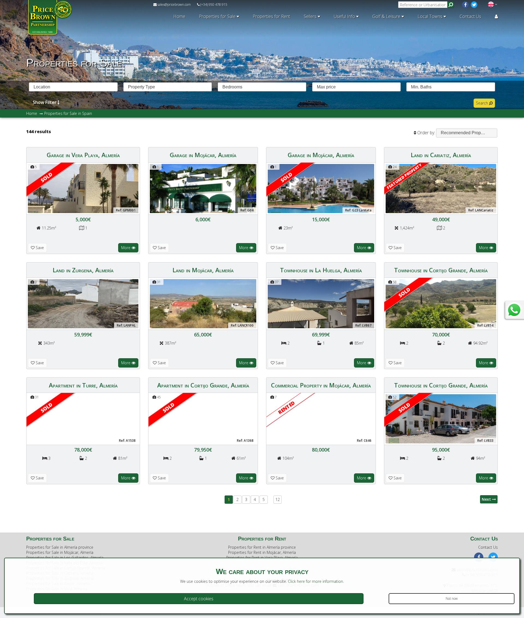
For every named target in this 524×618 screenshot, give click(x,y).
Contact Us (470, 16)
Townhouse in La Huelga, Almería (321, 270)
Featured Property (404, 176)
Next (487, 499)
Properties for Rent (271, 16)
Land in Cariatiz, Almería (441, 155)
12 (277, 499)
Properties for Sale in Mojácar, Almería (59, 552)
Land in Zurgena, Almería (83, 270)
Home (179, 16)
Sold (46, 177)
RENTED (286, 407)
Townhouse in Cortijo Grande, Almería (441, 270)
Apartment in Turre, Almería (83, 385)
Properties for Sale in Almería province (59, 547)
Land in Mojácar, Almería (203, 270)
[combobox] (73, 86)
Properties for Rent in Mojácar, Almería (262, 552)
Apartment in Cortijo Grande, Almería (203, 385)
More (126, 247)
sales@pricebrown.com (174, 4)
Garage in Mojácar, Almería (203, 155)
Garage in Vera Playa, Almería (83, 155)
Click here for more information (315, 581)
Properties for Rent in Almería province (262, 547)
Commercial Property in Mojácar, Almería (321, 385)
